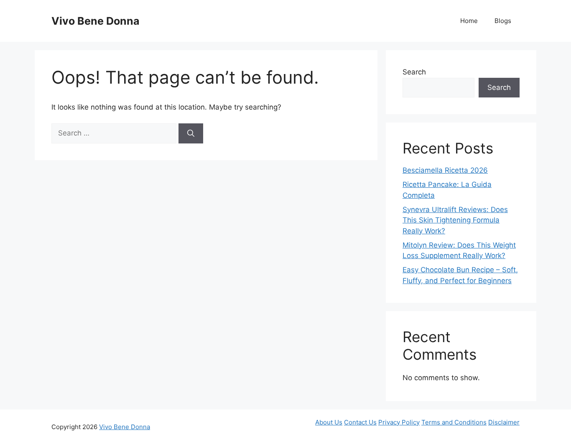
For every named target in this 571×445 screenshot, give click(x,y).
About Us (328, 422)
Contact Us (360, 422)
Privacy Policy (399, 422)
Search (414, 72)
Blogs (503, 21)
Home (469, 21)
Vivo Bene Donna (95, 21)
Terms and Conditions (454, 422)
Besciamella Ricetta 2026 (445, 170)
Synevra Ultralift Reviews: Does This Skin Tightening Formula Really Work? (455, 220)
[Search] (190, 133)
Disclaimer (504, 422)
